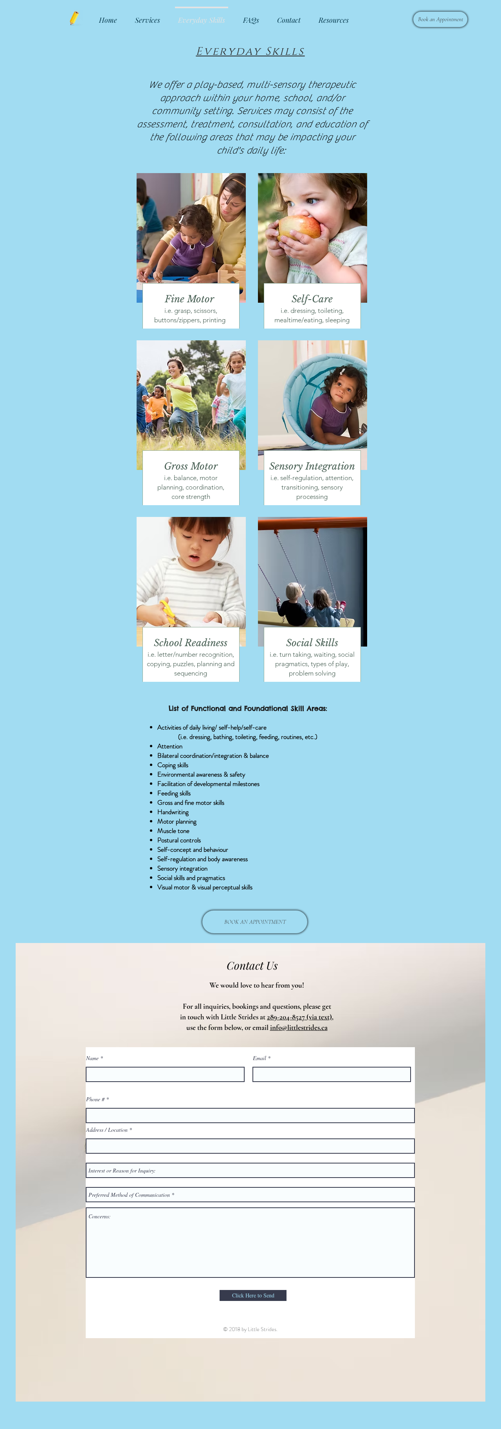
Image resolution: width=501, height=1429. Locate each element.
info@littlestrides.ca (299, 1027)
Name (92, 1058)
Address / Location (107, 1130)
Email (259, 1058)
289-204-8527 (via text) (299, 1016)
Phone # (95, 1099)
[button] (334, 16)
